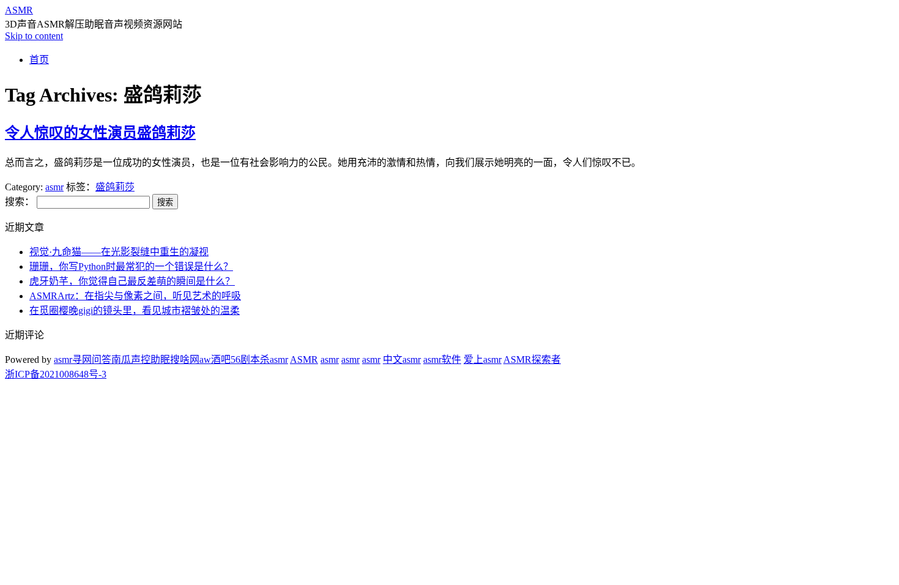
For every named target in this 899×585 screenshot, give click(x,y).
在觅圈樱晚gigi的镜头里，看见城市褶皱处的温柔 (134, 310)
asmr (54, 187)
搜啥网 (184, 359)
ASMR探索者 (532, 359)
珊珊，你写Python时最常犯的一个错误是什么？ (131, 266)
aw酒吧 (215, 359)
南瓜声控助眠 (140, 359)
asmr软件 (442, 359)
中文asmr (402, 359)
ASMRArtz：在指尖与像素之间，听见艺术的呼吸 (135, 296)
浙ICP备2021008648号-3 (55, 374)
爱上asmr (482, 359)
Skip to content (34, 36)
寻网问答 (91, 359)
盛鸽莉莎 (115, 187)
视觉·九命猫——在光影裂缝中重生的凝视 (119, 252)
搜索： (19, 201)
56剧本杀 (250, 359)
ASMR (19, 10)
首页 (39, 59)
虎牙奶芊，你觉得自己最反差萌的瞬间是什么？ (132, 281)
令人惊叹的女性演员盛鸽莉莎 (100, 133)
